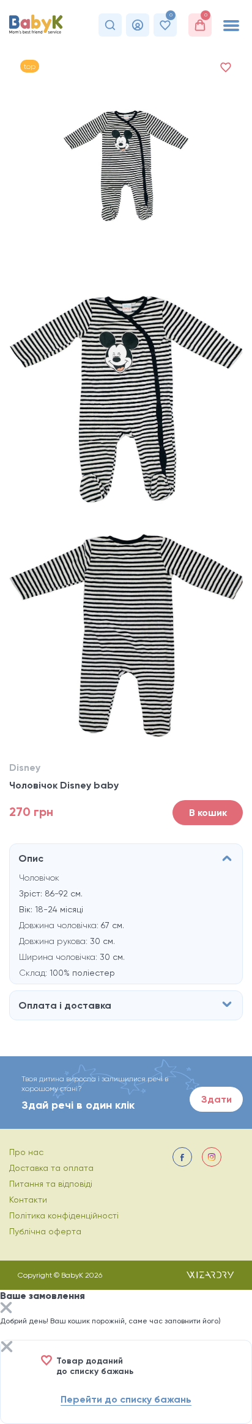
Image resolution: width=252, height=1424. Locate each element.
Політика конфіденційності (64, 1215)
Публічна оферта (45, 1231)
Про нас (26, 1152)
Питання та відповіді (50, 1184)
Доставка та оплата (51, 1168)
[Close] (6, 1309)
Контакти (28, 1199)
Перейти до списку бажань (126, 1399)
